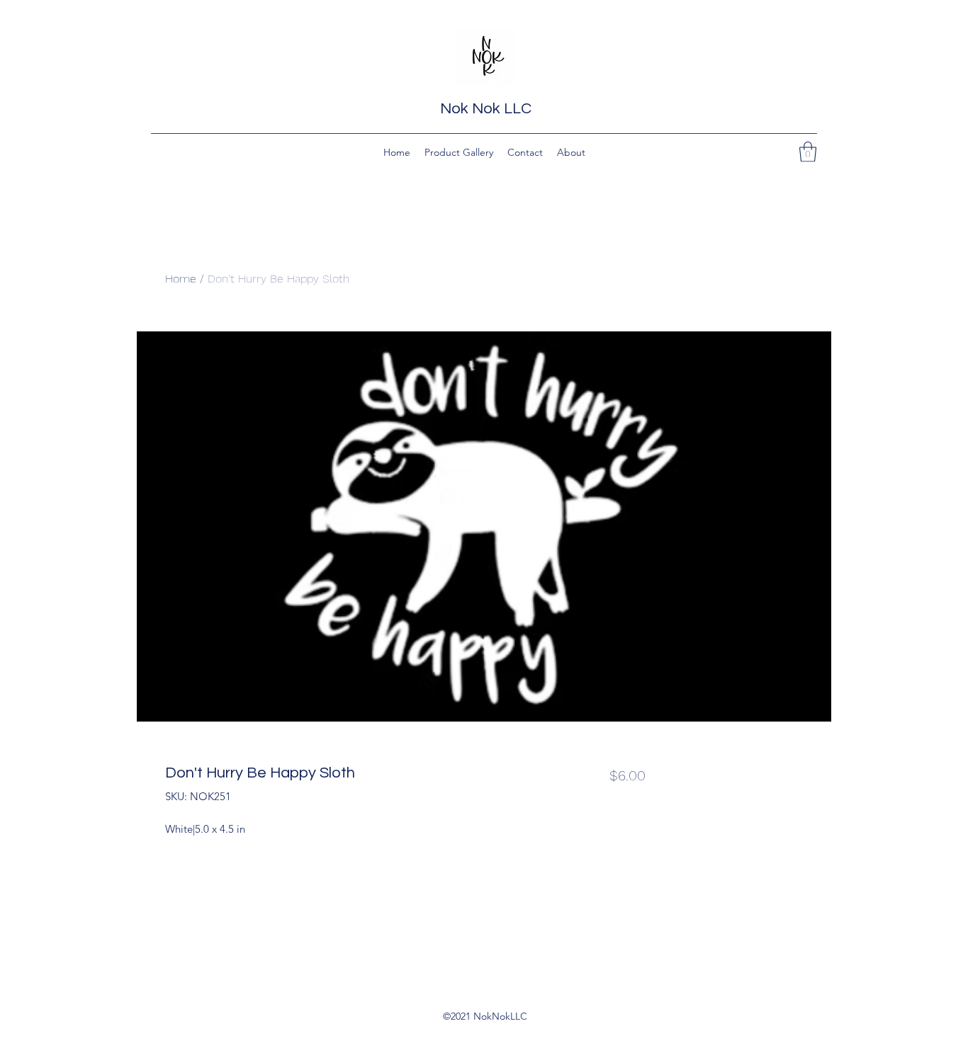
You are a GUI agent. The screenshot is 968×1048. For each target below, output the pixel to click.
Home (180, 278)
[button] (807, 152)
